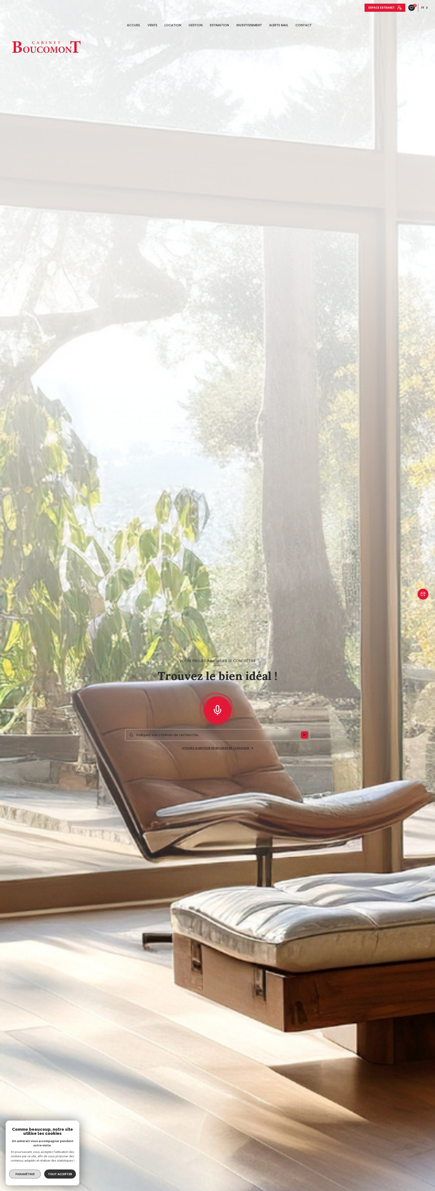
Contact (303, 25)
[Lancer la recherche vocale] (217, 709)
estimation (219, 25)
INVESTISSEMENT (249, 25)
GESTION (195, 25)
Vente (152, 25)
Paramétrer (25, 1174)
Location (172, 25)
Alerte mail (278, 25)
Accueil (133, 25)
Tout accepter (60, 1174)
